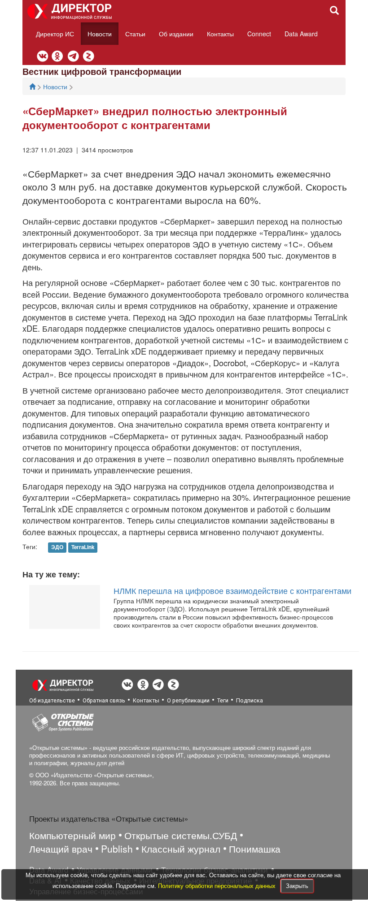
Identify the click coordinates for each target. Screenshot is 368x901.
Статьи (135, 33)
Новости (100, 33)
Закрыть (297, 885)
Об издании (176, 33)
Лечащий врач (60, 848)
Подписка (249, 700)
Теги (222, 700)
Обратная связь (104, 700)
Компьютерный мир (72, 835)
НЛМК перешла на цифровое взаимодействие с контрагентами (232, 590)
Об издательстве (52, 700)
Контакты (220, 33)
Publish (117, 848)
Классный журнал (180, 848)
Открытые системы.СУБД (180, 835)
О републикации (188, 700)
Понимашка (254, 848)
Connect (259, 33)
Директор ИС (55, 33)
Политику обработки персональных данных (217, 885)
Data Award (301, 33)
